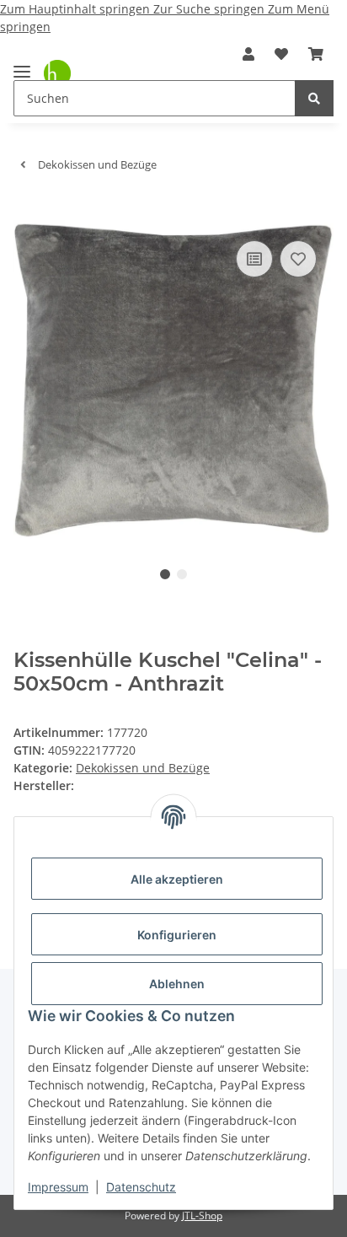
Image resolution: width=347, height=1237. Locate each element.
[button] (248, 54)
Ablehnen (177, 983)
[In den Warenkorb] (26, 211)
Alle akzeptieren (177, 879)
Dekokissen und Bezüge (143, 768)
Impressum (58, 1187)
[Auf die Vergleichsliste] (254, 258)
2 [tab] (182, 574)
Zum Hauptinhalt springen (76, 9)
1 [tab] (165, 574)
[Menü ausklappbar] (21, 64)
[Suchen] (314, 98)
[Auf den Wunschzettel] (298, 258)
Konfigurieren (176, 935)
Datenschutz (141, 1187)
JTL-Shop (202, 1215)
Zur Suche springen (210, 9)
